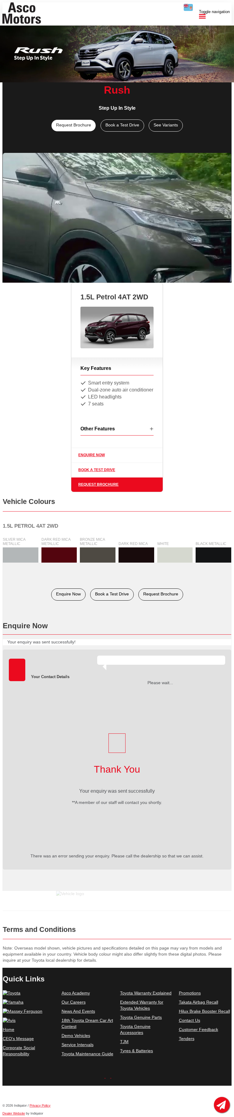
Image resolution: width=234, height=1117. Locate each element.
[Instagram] (109, 1076)
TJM (124, 1041)
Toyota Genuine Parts (141, 1017)
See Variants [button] (166, 124)
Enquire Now (91, 455)
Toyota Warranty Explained (146, 993)
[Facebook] (114, 1076)
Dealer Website (13, 1113)
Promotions (190, 993)
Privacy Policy (40, 1105)
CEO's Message (18, 1038)
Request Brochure (98, 484)
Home (8, 1029)
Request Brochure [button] (73, 124)
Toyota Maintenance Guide (87, 1053)
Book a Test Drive (96, 470)
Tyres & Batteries (136, 1050)
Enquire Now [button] (68, 593)
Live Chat (222, 1105)
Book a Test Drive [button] (122, 124)
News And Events (78, 1011)
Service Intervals (78, 1044)
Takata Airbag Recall (198, 1002)
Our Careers (74, 1002)
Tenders (186, 1038)
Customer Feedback (198, 1029)
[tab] (117, 628)
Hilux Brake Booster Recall (204, 1011)
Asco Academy (76, 993)
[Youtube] (103, 1076)
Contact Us (189, 1020)
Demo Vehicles (76, 1035)
